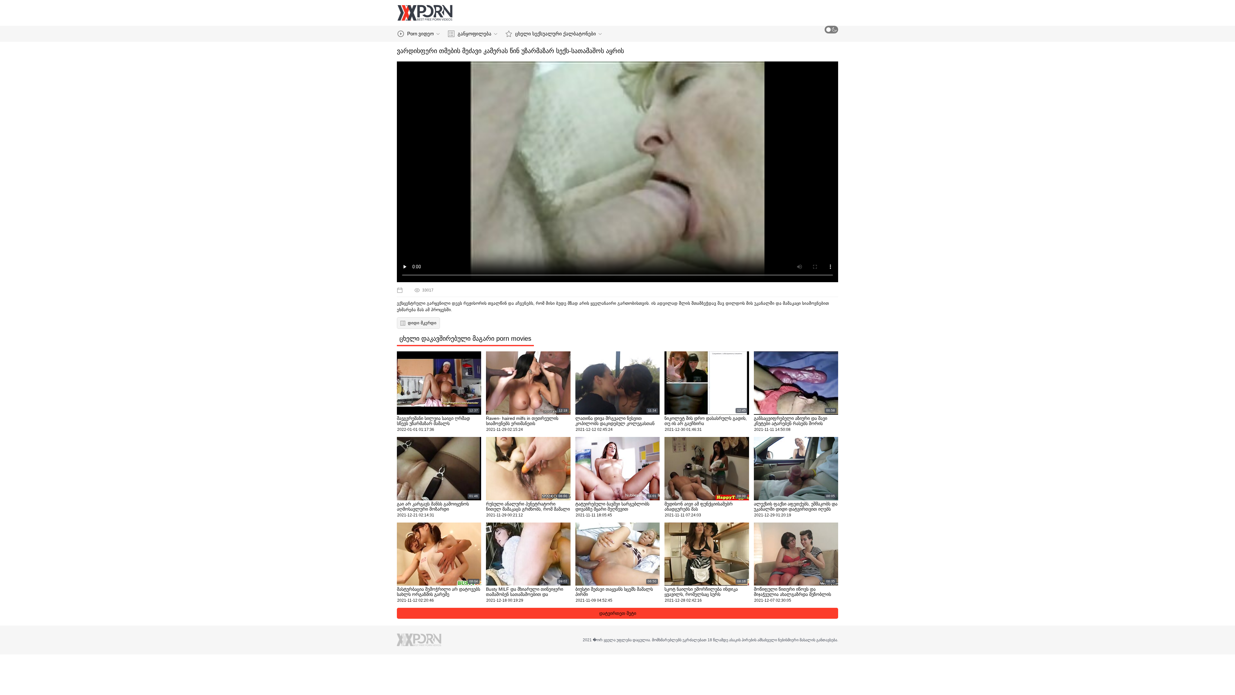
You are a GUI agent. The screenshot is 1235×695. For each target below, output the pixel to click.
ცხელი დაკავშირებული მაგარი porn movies (465, 338)
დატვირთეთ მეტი (617, 613)
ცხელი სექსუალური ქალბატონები (555, 33)
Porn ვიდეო (420, 33)
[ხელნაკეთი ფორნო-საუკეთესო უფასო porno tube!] (425, 13)
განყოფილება (474, 33)
